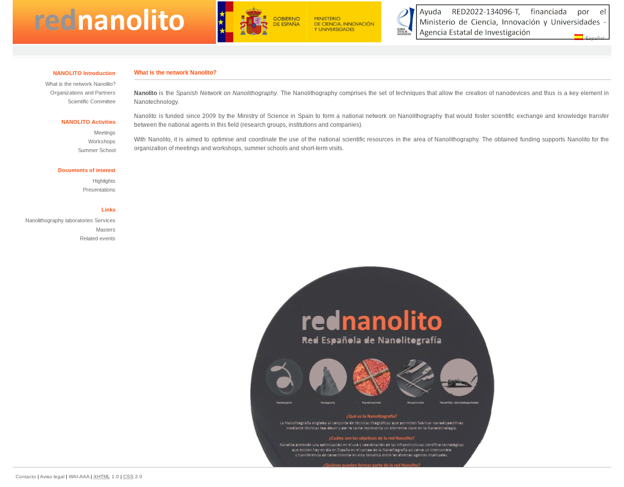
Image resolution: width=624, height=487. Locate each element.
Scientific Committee (92, 101)
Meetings (105, 133)
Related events (98, 238)
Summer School (97, 150)
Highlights (104, 181)
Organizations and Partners (83, 93)
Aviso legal (53, 476)
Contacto (27, 476)
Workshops (102, 141)
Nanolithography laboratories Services (70, 220)
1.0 (107, 476)
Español (594, 38)
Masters (106, 230)
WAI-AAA (80, 476)
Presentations (99, 190)
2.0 (132, 476)
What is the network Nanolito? (80, 84)
